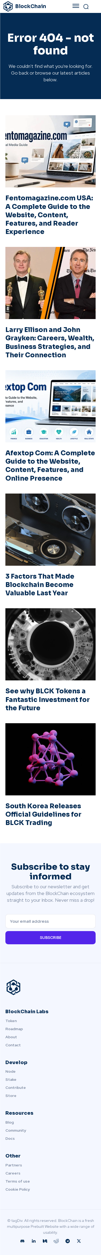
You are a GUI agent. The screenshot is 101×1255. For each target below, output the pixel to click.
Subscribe (50, 937)
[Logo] (50, 987)
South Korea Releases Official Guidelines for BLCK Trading (43, 814)
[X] (79, 1241)
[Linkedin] (33, 1241)
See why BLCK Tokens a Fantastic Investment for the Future (47, 699)
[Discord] (22, 1241)
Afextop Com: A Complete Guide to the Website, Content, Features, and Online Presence (50, 466)
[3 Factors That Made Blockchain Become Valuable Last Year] (50, 530)
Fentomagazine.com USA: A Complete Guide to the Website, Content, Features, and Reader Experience (49, 215)
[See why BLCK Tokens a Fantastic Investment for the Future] (50, 644)
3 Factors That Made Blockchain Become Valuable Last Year (39, 584)
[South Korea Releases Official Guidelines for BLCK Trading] (50, 759)
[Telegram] (67, 1241)
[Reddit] (56, 1241)
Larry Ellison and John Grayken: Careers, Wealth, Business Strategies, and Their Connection (49, 342)
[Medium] (45, 1241)
